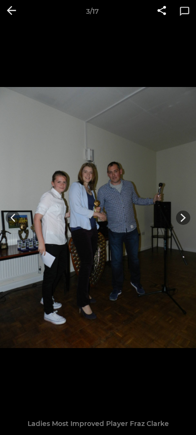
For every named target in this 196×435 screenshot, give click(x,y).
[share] (161, 11)
